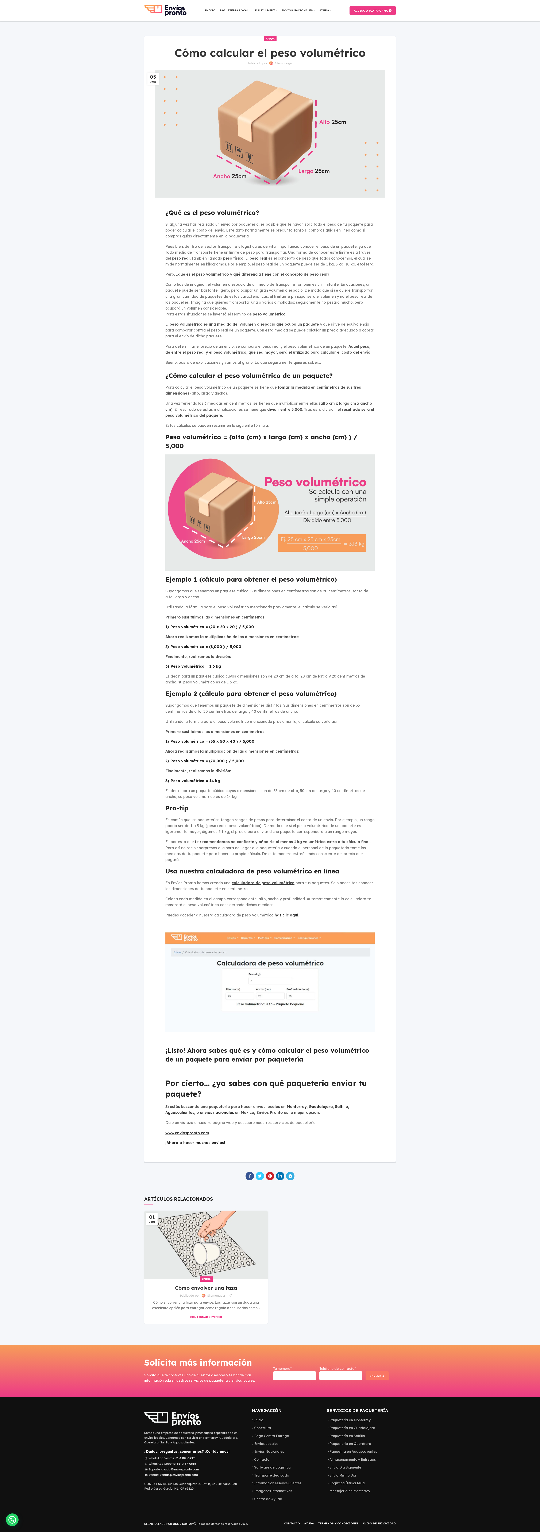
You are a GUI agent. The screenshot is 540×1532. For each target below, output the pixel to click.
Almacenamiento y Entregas (352, 1459)
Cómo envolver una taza (206, 1288)
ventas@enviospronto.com (179, 1475)
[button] (12, 1519)
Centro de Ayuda (268, 1499)
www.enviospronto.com (187, 1132)
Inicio (258, 1420)
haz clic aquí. (287, 915)
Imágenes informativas (273, 1491)
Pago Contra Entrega (271, 1436)
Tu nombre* (282, 1368)
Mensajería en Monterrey (349, 1491)
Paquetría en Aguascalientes (353, 1451)
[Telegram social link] (290, 1176)
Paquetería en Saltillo (347, 1436)
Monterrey (297, 1106)
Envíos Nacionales (269, 1451)
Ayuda (270, 38)
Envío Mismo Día (342, 1475)
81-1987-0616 (186, 1464)
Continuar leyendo (206, 1317)
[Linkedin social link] (280, 1176)
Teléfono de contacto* (337, 1368)
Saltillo (341, 1106)
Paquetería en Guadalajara (352, 1428)
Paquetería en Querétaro (350, 1444)
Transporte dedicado (271, 1475)
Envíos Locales (266, 1444)
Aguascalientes (179, 1112)
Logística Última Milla (347, 1483)
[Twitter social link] (260, 1176)
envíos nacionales (217, 1112)
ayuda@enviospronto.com (180, 1469)
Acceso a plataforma (371, 10)
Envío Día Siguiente (345, 1467)
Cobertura (262, 1428)
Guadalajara (321, 1106)
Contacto (261, 1459)
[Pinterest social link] (270, 1176)
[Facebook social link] (250, 1176)
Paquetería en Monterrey (350, 1420)
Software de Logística (272, 1467)
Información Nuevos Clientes (277, 1483)
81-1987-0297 (185, 1458)
